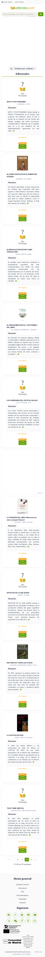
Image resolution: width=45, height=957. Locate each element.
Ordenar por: (23, 69)
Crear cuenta (19, 2)
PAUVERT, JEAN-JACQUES (24, 522)
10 (17, 859)
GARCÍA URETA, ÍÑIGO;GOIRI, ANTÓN (23, 810)
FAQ (22, 892)
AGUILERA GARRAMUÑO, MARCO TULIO (23, 665)
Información (22, 888)
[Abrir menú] (40, 14)
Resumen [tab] (12, 108)
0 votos (22, 145)
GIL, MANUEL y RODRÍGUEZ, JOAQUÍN (23, 330)
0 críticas (22, 147)
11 (22, 859)
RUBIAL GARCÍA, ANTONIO (24, 737)
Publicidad (22, 899)
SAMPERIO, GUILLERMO (23, 179)
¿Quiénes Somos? (22, 884)
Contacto (22, 903)
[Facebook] (8, 915)
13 (31, 859)
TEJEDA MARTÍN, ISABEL (23, 254)
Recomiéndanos (22, 895)
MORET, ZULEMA (23, 595)
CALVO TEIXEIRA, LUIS (23, 402)
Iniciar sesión (7, 2)
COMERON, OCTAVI (23, 104)
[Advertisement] (22, 42)
